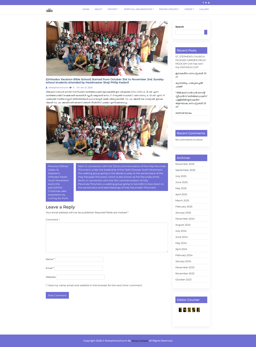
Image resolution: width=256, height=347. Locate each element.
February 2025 (183, 206)
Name (50, 259)
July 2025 (180, 176)
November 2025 (184, 164)
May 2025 (181, 188)
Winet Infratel (140, 340)
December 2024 (185, 218)
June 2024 (181, 237)
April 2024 (181, 249)
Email (50, 268)
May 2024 (181, 243)
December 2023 (184, 267)
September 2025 (185, 170)
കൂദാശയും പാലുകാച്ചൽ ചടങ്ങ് (189, 85)
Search (179, 26)
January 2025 (183, 212)
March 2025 (182, 200)
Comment (53, 219)
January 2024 (183, 261)
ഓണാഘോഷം (183, 113)
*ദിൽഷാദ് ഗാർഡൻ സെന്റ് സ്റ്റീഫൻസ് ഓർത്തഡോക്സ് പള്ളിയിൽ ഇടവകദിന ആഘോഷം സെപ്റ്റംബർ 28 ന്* (191, 99)
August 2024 (183, 224)
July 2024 (181, 231)
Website (51, 277)
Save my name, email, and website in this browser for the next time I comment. (95, 285)
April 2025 (181, 194)
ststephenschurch (58, 87)
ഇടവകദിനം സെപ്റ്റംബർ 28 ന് (190, 75)
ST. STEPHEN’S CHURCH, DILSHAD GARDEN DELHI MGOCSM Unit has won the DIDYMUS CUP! (190, 62)
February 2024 (184, 255)
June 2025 (181, 182)
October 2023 (183, 279)
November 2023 (184, 273)
